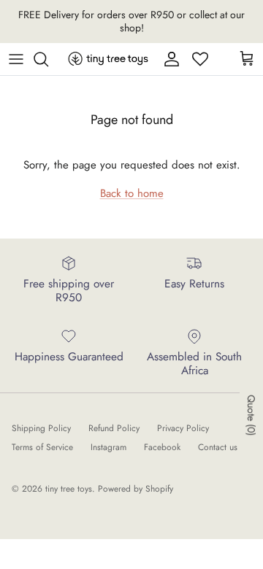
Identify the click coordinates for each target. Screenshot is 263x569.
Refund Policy (114, 428)
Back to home (132, 193)
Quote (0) (251, 415)
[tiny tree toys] (108, 59)
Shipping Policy (41, 428)
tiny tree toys (68, 488)
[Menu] (16, 59)
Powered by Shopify (135, 488)
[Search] (48, 59)
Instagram (108, 447)
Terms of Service (42, 447)
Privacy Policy (183, 428)
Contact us (217, 447)
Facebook (162, 447)
